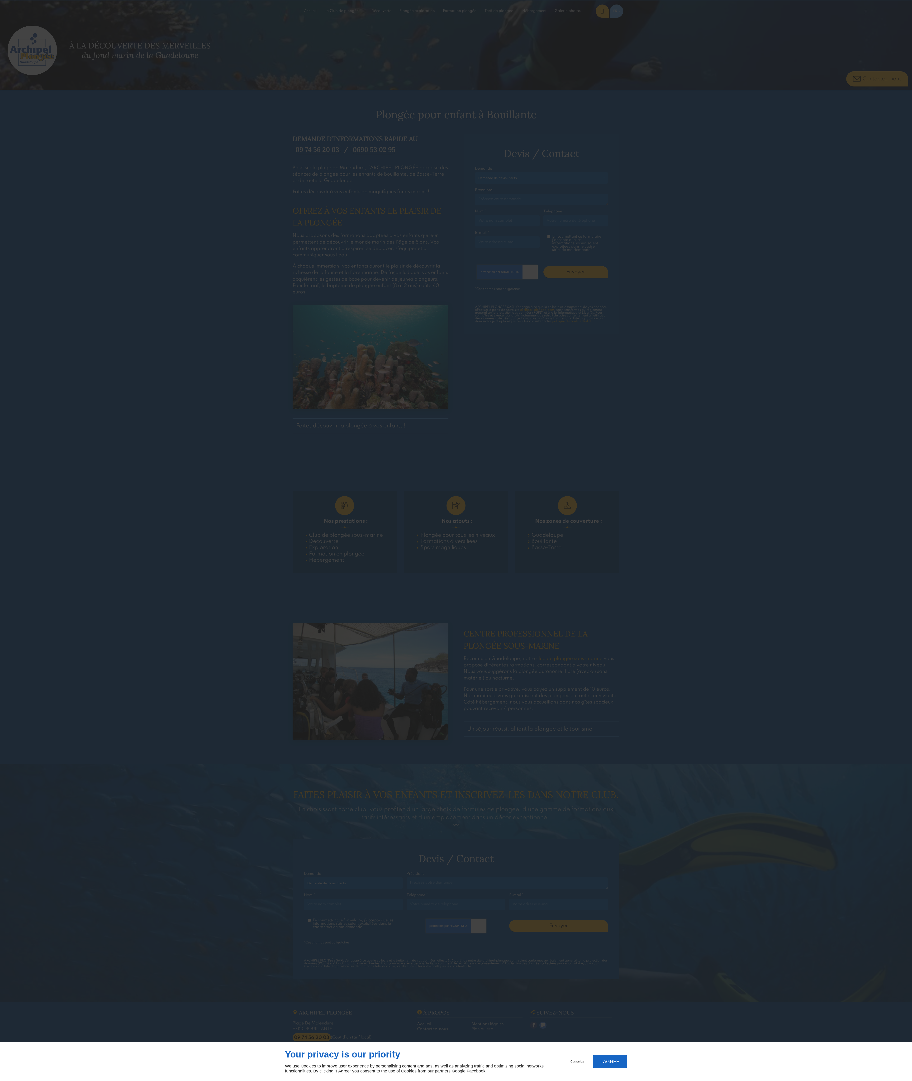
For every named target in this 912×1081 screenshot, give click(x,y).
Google (459, 1071)
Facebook (476, 1071)
